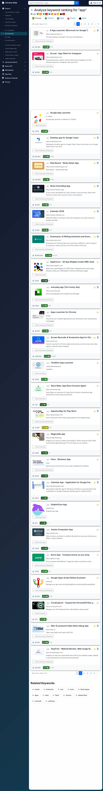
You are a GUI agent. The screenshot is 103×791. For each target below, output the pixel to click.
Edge (61, 18)
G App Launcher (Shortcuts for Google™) (69, 30)
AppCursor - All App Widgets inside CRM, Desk (72, 262)
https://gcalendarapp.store (55, 486)
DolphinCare (50, 508)
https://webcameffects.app (55, 189)
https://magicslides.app (54, 438)
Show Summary (40, 125)
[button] (95, 3)
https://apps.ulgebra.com (54, 265)
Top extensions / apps (12, 12)
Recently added (10, 22)
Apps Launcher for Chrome (63, 312)
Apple (83, 18)
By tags (7, 37)
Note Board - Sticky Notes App (64, 163)
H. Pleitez (49, 116)
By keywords (9, 33)
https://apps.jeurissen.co (54, 34)
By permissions (10, 40)
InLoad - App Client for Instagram (65, 53)
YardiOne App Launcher (62, 362)
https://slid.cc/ (51, 629)
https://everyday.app (53, 291)
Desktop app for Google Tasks (64, 137)
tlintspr (48, 316)
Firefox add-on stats (11, 55)
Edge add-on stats (11, 52)
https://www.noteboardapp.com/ (57, 167)
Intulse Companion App (62, 529)
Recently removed (11, 25)
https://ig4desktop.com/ (54, 57)
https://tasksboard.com (53, 141)
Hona (47, 463)
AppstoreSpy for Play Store (63, 411)
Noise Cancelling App (60, 186)
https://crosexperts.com (54, 606)
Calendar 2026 (57, 211)
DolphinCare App (59, 504)
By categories (9, 30)
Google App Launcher (60, 112)
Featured (8, 15)
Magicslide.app (58, 434)
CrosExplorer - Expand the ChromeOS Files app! (73, 603)
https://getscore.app (53, 558)
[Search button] (76, 3)
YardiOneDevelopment (53, 366)
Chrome (38, 18)
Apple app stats (10, 58)
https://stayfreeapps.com (54, 652)
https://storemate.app (53, 389)
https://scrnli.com (51, 341)
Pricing (7, 82)
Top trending (9, 19)
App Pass (8, 74)
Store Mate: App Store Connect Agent (68, 386)
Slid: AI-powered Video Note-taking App (70, 626)
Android (50, 18)
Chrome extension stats (13, 45)
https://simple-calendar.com (55, 215)
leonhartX (49, 581)
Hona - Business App (61, 459)
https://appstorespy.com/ (54, 415)
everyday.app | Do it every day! (65, 287)
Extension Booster (11, 78)
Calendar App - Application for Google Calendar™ (74, 482)
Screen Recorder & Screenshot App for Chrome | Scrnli (76, 337)
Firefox (73, 18)
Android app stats (11, 48)
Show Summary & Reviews (44, 41)
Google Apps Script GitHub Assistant (68, 578)
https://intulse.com (52, 533)
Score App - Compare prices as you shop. (70, 555)
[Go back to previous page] (32, 10)
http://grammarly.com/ (53, 240)
